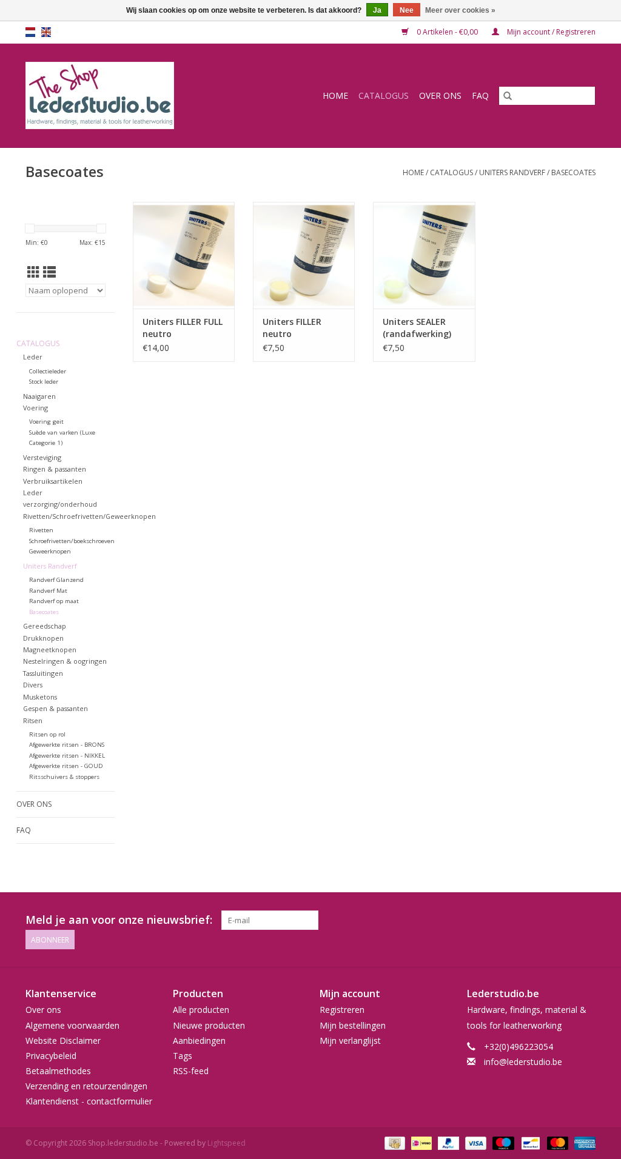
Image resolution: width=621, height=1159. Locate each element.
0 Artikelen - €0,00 (447, 32)
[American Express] (583, 1142)
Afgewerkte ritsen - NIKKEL (67, 756)
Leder (32, 356)
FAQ (480, 95)
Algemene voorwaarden (72, 1025)
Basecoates (573, 172)
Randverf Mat (48, 591)
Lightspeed (226, 1143)
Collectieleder (47, 371)
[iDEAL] (420, 1142)
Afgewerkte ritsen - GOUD (66, 766)
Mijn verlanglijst (350, 1040)
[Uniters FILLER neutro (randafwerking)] (304, 255)
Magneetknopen (49, 649)
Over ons (440, 95)
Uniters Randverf (512, 172)
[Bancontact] (529, 1142)
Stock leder (43, 382)
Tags (182, 1055)
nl (30, 32)
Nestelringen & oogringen (65, 661)
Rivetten (41, 530)
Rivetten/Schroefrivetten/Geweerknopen (89, 516)
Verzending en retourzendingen (86, 1086)
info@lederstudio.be (523, 1061)
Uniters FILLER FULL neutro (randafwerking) (183, 328)
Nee (407, 10)
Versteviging (42, 457)
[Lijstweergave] (49, 272)
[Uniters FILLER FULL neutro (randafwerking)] (184, 255)
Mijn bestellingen (353, 1025)
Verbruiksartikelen (52, 481)
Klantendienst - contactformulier (88, 1101)
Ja (377, 10)
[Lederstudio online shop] (125, 95)
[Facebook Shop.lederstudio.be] (564, 920)
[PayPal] (447, 1142)
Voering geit (46, 422)
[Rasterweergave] (33, 272)
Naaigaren (39, 396)
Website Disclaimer (63, 1040)
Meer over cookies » (460, 10)
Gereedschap (44, 625)
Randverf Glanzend (56, 580)
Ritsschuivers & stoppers (64, 777)
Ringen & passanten (54, 468)
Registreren (342, 1009)
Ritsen (32, 720)
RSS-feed (191, 1071)
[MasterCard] (556, 1142)
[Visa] (474, 1142)
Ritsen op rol (47, 734)
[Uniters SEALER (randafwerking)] (424, 255)
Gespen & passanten (55, 708)
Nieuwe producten (209, 1025)
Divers (32, 684)
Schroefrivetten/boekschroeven (72, 541)
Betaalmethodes (58, 1071)
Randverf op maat (54, 601)
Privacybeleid (50, 1055)
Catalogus (383, 95)
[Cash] (393, 1142)
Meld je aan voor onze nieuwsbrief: (118, 920)
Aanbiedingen (199, 1040)
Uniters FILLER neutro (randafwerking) (297, 328)
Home (335, 95)
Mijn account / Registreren (550, 32)
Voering (35, 407)
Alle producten (201, 1009)
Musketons (40, 696)
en (46, 32)
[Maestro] (501, 1142)
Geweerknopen (50, 551)
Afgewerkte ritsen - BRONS (66, 745)
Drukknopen (43, 638)
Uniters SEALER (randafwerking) (417, 327)
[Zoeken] (507, 95)
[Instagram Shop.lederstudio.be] (586, 920)
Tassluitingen (43, 673)
